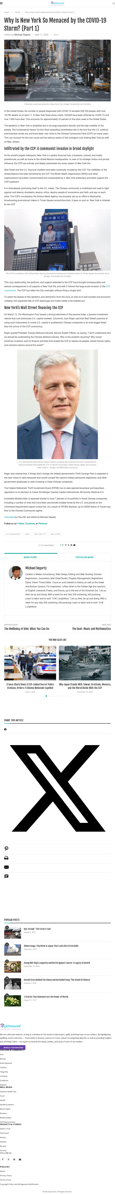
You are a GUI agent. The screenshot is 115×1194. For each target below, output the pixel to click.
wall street (56, 534)
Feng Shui (4, 1072)
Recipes (3, 1113)
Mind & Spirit (5, 1109)
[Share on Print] (6, 859)
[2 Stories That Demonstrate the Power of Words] (12, 1000)
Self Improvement (7, 1122)
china (27, 534)
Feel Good (4, 1133)
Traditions (4, 1080)
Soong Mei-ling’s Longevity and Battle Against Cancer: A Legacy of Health (57, 962)
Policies (5, 1167)
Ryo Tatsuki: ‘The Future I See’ (37, 929)
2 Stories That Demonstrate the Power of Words (46, 996)
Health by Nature (7, 1105)
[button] (8, 671)
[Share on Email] (6, 868)
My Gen (3, 1146)
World (17, 12)
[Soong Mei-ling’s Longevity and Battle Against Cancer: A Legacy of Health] (12, 967)
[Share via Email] (74, 545)
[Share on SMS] (6, 878)
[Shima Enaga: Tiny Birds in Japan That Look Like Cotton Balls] (12, 950)
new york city (40, 534)
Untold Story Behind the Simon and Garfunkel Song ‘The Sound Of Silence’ (57, 979)
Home (6, 12)
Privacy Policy (6, 1175)
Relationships (5, 1118)
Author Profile (30, 557)
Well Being (6, 1087)
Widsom (3, 1085)
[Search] (113, 3)
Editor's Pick (5, 1129)
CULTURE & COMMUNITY (12, 1050)
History (3, 1137)
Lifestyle (3, 1076)
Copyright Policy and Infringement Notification (19, 1184)
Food (2, 1096)
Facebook (30, 523)
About (2, 1171)
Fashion (3, 1067)
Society (3, 1150)
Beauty (3, 1059)
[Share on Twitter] (68, 545)
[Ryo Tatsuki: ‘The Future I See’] (12, 933)
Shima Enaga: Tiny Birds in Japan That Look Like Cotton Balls (51, 946)
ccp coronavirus (13, 534)
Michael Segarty (22, 34)
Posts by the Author (85, 557)
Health (2, 1100)
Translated (9, 517)
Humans (3, 1142)
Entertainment (6, 1063)
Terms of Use (5, 1180)
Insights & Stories (10, 1124)
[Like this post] (63, 545)
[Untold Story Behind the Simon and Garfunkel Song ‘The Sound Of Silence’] (12, 984)
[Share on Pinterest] (6, 850)
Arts (2, 1054)
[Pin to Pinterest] (71, 545)
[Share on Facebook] (65, 545)
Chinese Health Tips (8, 1092)
